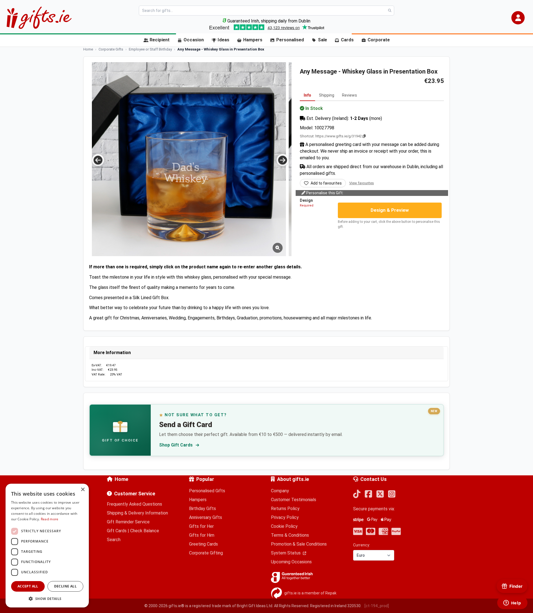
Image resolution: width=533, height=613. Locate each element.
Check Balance (144, 530)
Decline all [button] (65, 586)
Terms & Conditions (290, 535)
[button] (518, 17)
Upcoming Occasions (291, 561)
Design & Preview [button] (390, 210)
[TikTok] (356, 494)
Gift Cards (117, 530)
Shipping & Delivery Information (137, 513)
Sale (322, 39)
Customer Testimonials (293, 499)
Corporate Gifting (206, 553)
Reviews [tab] (349, 95)
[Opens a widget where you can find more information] (512, 603)
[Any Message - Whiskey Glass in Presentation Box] (189, 159)
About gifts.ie (293, 479)
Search (113, 539)
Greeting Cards (203, 544)
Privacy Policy (285, 517)
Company (280, 490)
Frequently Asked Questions (134, 504)
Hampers (252, 39)
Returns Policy (285, 508)
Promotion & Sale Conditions (299, 544)
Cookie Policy (284, 526)
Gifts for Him (201, 535)
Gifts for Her (201, 526)
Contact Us (373, 479)
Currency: (361, 545)
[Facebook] (368, 494)
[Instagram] (391, 494)
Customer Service (134, 493)
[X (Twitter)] (380, 494)
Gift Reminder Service (128, 521)
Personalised (290, 39)
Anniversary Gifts (205, 517)
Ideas (223, 39)
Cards (347, 39)
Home (121, 479)
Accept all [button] (27, 586)
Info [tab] (307, 95)
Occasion (193, 39)
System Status (286, 553)
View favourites (361, 183)
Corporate (379, 39)
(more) (375, 118)
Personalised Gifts (207, 490)
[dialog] (47, 545)
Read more (50, 519)
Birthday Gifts (202, 508)
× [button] (83, 490)
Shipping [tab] (326, 95)
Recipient (160, 39)
